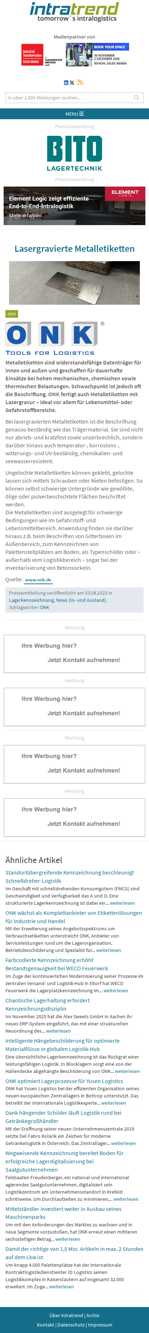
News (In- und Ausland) (81, 600)
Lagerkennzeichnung (31, 600)
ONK (44, 607)
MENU (72, 114)
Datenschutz (71, 1324)
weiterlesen (122, 903)
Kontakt (45, 1324)
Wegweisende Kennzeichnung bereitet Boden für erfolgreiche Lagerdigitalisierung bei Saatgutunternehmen (64, 1161)
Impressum (100, 1324)
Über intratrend (66, 1315)
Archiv (93, 1315)
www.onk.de (38, 580)
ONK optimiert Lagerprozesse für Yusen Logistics (64, 1080)
